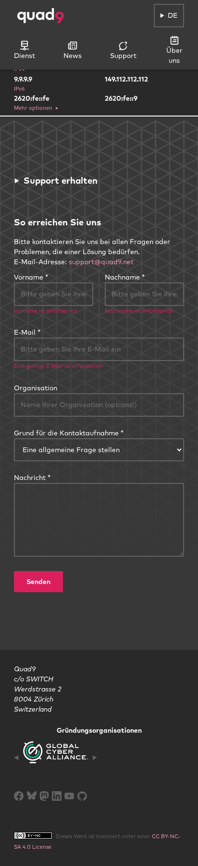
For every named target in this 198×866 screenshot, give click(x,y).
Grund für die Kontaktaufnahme (66, 433)
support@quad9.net (101, 261)
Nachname (122, 277)
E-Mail (25, 332)
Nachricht (30, 477)
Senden (38, 581)
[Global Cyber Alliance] (55, 757)
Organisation (35, 388)
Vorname (28, 277)
